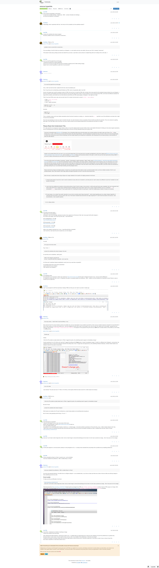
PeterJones (45, 71)
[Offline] (41, 12)
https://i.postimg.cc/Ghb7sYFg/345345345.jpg (67, 488)
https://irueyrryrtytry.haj (48, 227)
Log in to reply (116, 8)
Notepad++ (83, 560)
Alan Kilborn (45, 22)
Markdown (58, 132)
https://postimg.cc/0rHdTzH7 (49, 429)
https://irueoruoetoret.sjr (48, 223)
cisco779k (45, 11)
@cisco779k (51, 42)
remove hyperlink (54, 43)
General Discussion (44, 8)
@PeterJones (51, 396)
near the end (72, 154)
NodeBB (78, 562)
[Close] (118, 545)
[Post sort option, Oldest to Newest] (111, 9)
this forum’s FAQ (55, 161)
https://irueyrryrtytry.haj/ (73, 276)
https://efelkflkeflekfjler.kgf (48, 219)
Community (47, 2)
